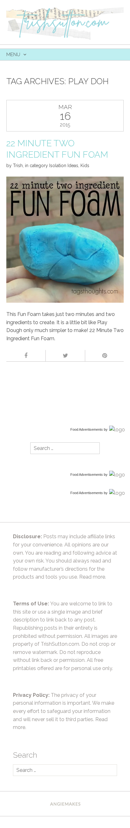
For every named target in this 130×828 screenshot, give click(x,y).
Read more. (92, 577)
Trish (18, 165)
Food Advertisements (86, 429)
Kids (84, 165)
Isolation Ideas (63, 165)
